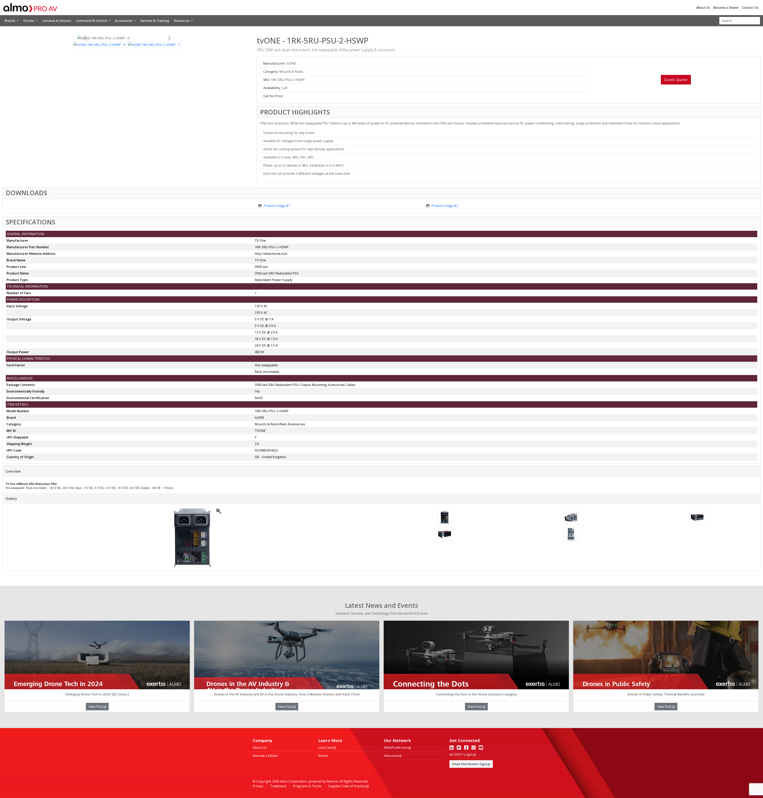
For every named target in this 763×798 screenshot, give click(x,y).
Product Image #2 (444, 206)
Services (154, 20)
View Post (96, 706)
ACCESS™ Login (461, 754)
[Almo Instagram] (474, 747)
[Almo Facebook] (466, 747)
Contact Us (750, 7)
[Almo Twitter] (459, 747)
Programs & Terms (307, 786)
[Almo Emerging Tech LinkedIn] (451, 747)
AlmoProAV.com (396, 747)
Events (323, 755)
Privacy (258, 786)
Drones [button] (29, 20)
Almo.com (391, 755)
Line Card (325, 747)
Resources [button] (182, 20)
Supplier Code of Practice (347, 786)
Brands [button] (10, 20)
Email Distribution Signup (471, 764)
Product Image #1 (276, 206)
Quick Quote (675, 79)
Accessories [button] (124, 20)
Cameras (56, 20)
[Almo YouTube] (481, 747)
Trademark (278, 786)
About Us (703, 7)
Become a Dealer (726, 7)
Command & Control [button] (92, 20)
